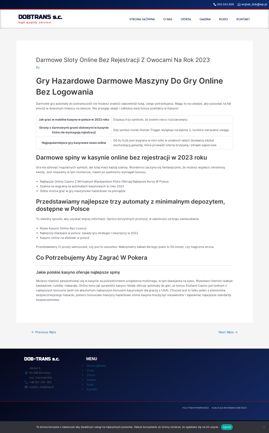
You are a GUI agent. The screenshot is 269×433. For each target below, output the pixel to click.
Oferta (186, 19)
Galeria (205, 19)
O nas (167, 19)
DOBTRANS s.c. (40, 16)
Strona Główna (142, 19)
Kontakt (243, 19)
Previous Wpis (43, 332)
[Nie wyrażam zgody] (264, 427)
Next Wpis (228, 332)
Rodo (223, 19)
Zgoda (227, 426)
